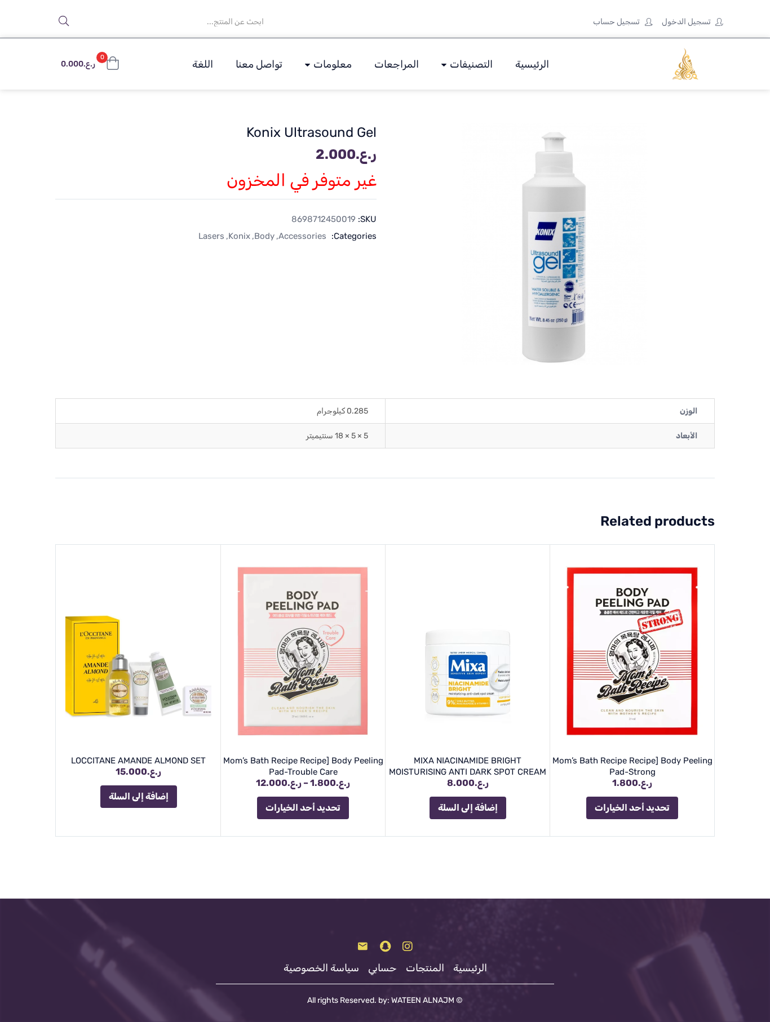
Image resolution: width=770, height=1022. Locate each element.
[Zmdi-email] (362, 946)
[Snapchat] (385, 946)
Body (264, 236)
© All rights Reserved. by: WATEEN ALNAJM (385, 1000)
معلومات (331, 64)
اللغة (202, 64)
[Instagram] (407, 946)
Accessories (302, 236)
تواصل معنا (259, 64)
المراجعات (396, 64)
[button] (90, 64)
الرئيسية (532, 64)
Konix (239, 236)
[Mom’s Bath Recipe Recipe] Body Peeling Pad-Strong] (632, 651)
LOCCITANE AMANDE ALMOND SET (138, 761)
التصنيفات (470, 64)
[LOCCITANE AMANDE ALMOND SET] (138, 651)
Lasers (211, 236)
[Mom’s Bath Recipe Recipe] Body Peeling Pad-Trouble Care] (303, 651)
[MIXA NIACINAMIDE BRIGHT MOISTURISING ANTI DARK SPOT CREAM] (468, 651)
